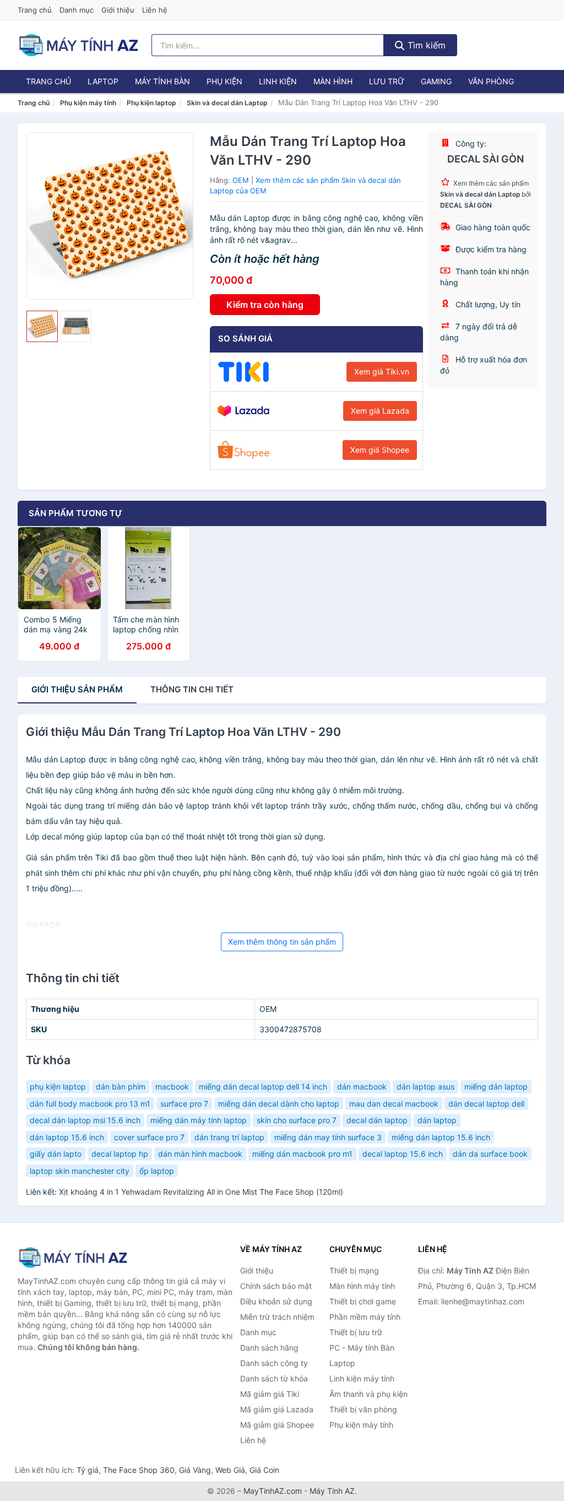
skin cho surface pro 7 (297, 1120)
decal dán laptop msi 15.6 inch (85, 1120)
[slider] (42, 326)
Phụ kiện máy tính (88, 103)
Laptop (103, 81)
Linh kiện (278, 81)
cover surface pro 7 (149, 1137)
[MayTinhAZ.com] (78, 45)
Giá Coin (264, 1470)
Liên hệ (154, 10)
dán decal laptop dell (486, 1103)
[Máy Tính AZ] (73, 1257)
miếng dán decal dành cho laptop (278, 1103)
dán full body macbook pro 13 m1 (90, 1103)
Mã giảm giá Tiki (269, 1394)
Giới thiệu (117, 10)
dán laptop (437, 1120)
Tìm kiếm (425, 45)
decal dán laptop (377, 1120)
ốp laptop (156, 1170)
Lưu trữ (386, 81)
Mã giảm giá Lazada (276, 1409)
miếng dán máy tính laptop (198, 1120)
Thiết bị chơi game (362, 1301)
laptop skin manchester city (79, 1170)
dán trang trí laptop (229, 1137)
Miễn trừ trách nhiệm (277, 1316)
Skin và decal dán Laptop (227, 103)
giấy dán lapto (56, 1153)
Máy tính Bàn (162, 81)
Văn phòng (491, 81)
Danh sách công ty (274, 1363)
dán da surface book (490, 1153)
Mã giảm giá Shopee (277, 1424)
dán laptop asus (425, 1086)
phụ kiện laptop (58, 1086)
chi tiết (192, 689)
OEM (240, 180)
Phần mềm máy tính (364, 1316)
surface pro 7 (184, 1103)
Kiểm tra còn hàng (264, 304)
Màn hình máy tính (362, 1286)
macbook (172, 1086)
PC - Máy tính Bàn (361, 1347)
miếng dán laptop (496, 1086)
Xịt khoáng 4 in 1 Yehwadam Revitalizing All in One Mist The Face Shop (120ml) (201, 1191)
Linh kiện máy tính (361, 1378)
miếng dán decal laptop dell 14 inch (263, 1086)
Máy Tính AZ (332, 1490)
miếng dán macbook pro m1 (302, 1153)
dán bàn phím (120, 1086)
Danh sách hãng (269, 1347)
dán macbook (362, 1086)
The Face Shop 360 (139, 1470)
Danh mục (76, 10)
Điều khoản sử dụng (276, 1301)
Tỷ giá (88, 1470)
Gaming (436, 81)
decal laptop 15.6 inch (402, 1153)
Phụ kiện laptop (151, 103)
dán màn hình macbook (200, 1153)
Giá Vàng (195, 1470)
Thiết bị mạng (354, 1270)
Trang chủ (35, 10)
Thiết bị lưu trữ (355, 1332)
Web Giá (230, 1470)
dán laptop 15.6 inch (67, 1137)
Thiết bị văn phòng (363, 1409)
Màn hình (332, 81)
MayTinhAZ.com (272, 1490)
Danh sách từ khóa (274, 1378)
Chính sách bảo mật (276, 1286)
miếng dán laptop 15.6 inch (441, 1137)
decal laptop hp (119, 1153)
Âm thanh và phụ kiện (368, 1394)
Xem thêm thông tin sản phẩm (282, 941)
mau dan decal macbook (393, 1103)
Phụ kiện (224, 81)
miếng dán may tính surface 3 (328, 1137)
